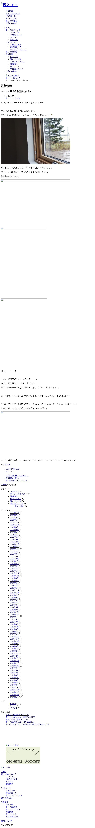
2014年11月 (14, 639)
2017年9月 (14, 598)
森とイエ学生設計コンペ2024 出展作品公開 (27, 724)
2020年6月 (14, 554)
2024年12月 (14, 522)
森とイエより (15, 66)
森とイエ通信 (11, 21)
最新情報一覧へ (12, 478)
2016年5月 (14, 627)
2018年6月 (14, 581)
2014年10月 (14, 641)
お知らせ (14, 57)
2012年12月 (14, 690)
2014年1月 (14, 658)
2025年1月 (14, 520)
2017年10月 (14, 595)
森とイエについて (13, 14)
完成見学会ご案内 (17, 715)
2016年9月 (14, 619)
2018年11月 (14, 573)
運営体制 (14, 40)
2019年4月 (14, 566)
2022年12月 (14, 537)
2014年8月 (14, 646)
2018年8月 (14, 578)
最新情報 (9, 11)
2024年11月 (14, 525)
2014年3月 (14, 653)
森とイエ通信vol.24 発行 (20, 717)
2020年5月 (14, 556)
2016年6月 (14, 624)
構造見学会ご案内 (17, 720)
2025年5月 (14, 518)
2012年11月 (14, 692)
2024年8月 (14, 530)
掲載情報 (14, 64)
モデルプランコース (18, 49)
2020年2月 (14, 559)
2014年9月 (14, 644)
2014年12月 (14, 636)
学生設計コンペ (16, 69)
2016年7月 (14, 622)
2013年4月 (14, 680)
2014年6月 (14, 651)
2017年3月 (14, 610)
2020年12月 (14, 549)
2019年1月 (14, 571)
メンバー (14, 37)
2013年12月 (14, 661)
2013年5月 (14, 678)
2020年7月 (14, 552)
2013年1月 (14, 687)
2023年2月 (14, 535)
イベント (14, 708)
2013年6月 (14, 675)
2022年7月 (14, 542)
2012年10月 (14, 695)
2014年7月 (14, 649)
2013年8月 (14, 670)
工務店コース (15, 45)
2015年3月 (14, 634)
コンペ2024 (19, 506)
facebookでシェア (13, 469)
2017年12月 (14, 590)
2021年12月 (14, 544)
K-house (8, 465)
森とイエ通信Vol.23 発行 (20, 722)
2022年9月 (14, 539)
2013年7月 (14, 673)
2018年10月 (14, 576)
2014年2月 (14, 656)
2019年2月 (14, 568)
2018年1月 (14, 588)
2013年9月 (14, 668)
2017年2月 (14, 612)
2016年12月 (14, 615)
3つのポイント (16, 35)
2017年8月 (14, 600)
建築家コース (15, 47)
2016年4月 (14, 629)
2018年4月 (14, 583)
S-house (13, 706)
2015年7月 (14, 632)
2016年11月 (14, 617)
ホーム (8, 28)
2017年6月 (14, 605)
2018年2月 (14, 585)
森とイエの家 (11, 18)
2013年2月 (14, 685)
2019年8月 (14, 564)
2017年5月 (14, 607)
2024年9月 (14, 527)
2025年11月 (14, 513)
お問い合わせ (11, 23)
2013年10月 (14, 666)
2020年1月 (14, 561)
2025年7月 (14, 515)
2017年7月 (14, 602)
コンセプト (14, 32)
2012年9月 (14, 697)
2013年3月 (14, 683)
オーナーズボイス (17, 62)
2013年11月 (14, 663)
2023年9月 (14, 532)
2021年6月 (14, 547)
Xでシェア (10, 471)
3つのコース (11, 16)
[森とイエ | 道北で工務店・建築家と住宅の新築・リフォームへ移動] (12, 76)
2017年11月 (14, 593)
